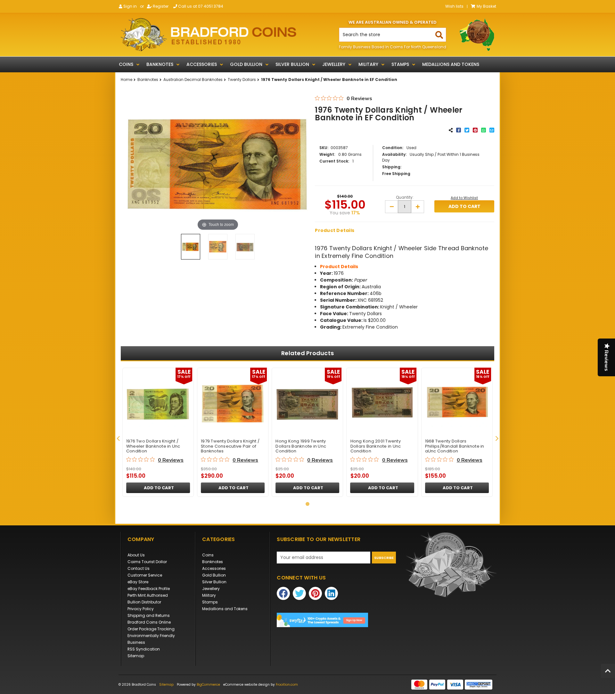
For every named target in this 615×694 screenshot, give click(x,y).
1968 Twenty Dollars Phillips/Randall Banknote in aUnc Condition (454, 446)
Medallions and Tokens (450, 64)
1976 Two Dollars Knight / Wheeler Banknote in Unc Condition (153, 446)
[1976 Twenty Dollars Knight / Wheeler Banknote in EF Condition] (190, 246)
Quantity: (405, 197)
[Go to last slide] (118, 438)
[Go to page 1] (307, 504)
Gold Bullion (246, 64)
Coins (126, 64)
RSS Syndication (143, 649)
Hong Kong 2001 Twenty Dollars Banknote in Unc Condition (375, 446)
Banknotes (159, 64)
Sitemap (135, 655)
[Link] (208, 34)
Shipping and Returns (148, 615)
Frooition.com (287, 684)
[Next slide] (496, 438)
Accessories (201, 64)
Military (368, 64)
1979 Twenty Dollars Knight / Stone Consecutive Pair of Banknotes (230, 446)
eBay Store (137, 582)
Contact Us (138, 568)
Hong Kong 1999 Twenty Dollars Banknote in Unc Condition (300, 446)
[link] (336, 620)
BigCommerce (208, 684)
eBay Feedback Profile (148, 588)
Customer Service (144, 575)
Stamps (400, 64)
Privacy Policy (140, 608)
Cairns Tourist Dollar (147, 561)
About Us (136, 555)
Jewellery (333, 64)
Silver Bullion (292, 64)
